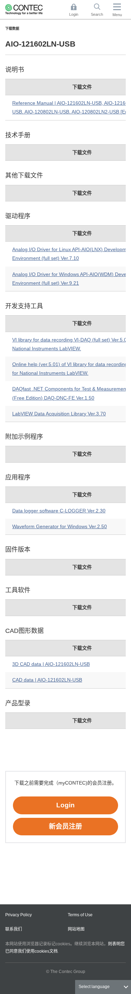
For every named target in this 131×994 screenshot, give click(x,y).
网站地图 (76, 929)
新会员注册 (65, 826)
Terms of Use (80, 914)
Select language (94, 986)
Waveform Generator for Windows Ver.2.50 (59, 526)
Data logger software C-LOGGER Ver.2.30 (58, 510)
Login (65, 805)
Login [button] (77, 10)
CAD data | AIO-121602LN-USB (47, 680)
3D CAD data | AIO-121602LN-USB (51, 664)
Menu (117, 15)
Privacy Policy (18, 914)
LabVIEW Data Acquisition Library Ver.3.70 (59, 413)
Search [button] (99, 10)
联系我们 (13, 929)
